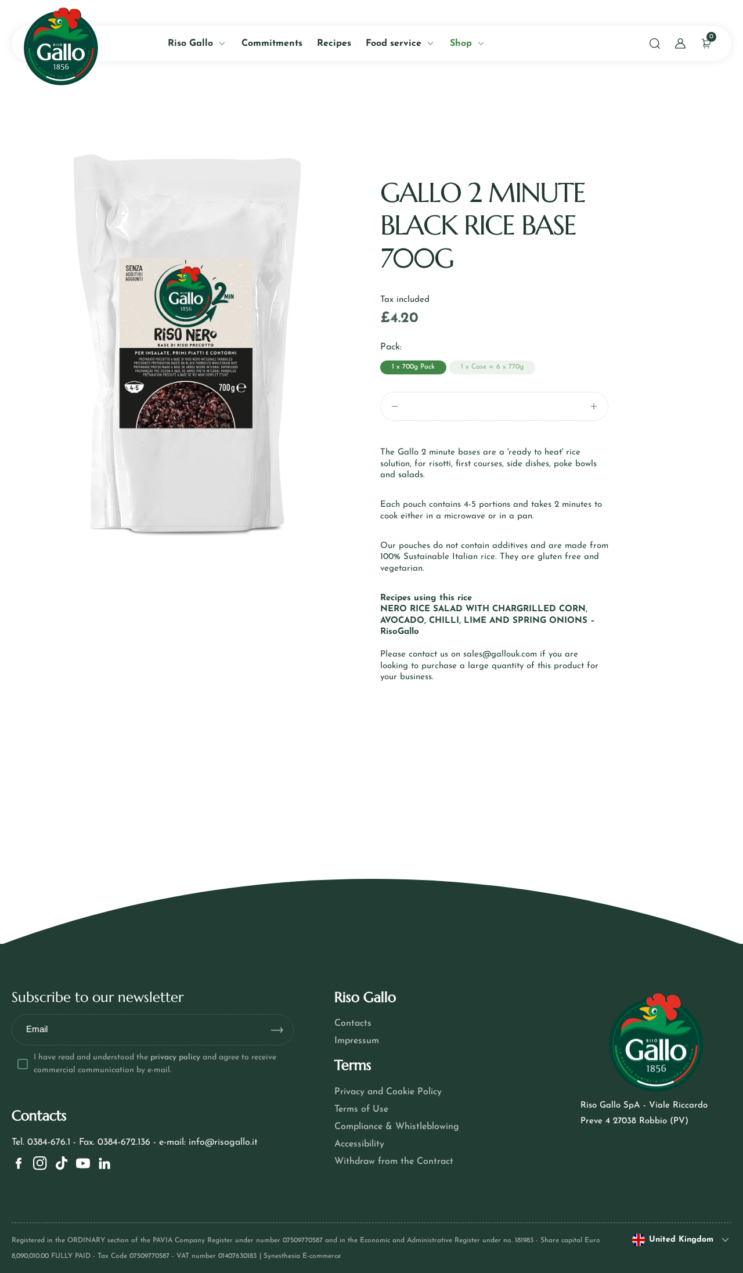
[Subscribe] (281, 1030)
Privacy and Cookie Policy (388, 1092)
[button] (655, 43)
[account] (680, 43)
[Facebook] (19, 1163)
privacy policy (175, 1057)
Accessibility (359, 1144)
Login (153, 265)
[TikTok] (61, 1163)
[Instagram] (40, 1163)
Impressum (356, 1040)
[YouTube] (83, 1163)
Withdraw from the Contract (393, 1161)
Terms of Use (361, 1109)
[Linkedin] (104, 1163)
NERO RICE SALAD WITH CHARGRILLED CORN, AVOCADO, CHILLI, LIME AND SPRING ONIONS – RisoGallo (487, 620)
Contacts (353, 1023)
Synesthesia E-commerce (302, 1256)
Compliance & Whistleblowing (396, 1126)
